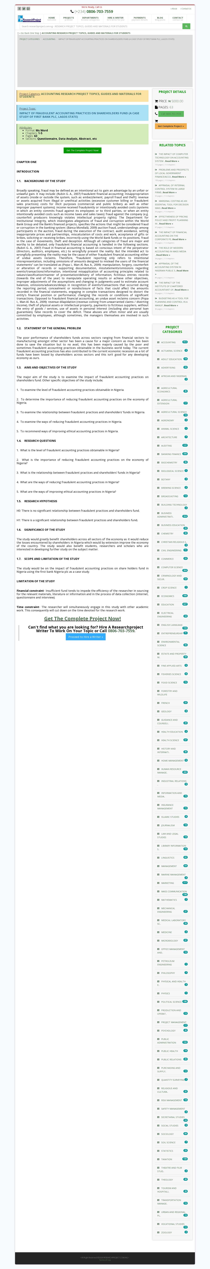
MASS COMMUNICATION (174, 891)
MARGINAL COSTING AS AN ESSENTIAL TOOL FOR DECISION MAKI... (171, 204)
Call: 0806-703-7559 (171, 113)
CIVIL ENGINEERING (171, 550)
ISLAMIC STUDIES (170, 816)
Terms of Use (105, 1260)
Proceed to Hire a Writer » (85, 637)
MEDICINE (166, 932)
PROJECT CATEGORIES (30, 39)
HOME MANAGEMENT (172, 760)
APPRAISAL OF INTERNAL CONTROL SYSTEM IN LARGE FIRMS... (170, 189)
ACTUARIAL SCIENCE (171, 350)
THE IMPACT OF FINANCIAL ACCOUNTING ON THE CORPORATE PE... (171, 236)
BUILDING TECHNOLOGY (174, 504)
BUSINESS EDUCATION (173, 525)
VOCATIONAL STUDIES (172, 1224)
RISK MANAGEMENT (171, 1100)
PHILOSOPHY (168, 973)
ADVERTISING (168, 367)
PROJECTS (68, 18)
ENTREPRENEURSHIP (172, 633)
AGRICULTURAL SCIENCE (174, 411)
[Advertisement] (112, 63)
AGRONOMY (167, 420)
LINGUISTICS (167, 857)
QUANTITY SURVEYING (172, 1079)
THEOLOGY (167, 1179)
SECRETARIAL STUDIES (173, 1117)
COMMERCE (167, 558)
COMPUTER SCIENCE (172, 567)
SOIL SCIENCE (168, 1142)
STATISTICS (167, 1150)
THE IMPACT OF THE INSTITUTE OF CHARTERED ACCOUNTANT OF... (172, 286)
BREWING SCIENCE (171, 487)
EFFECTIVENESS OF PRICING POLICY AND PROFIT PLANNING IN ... (171, 220)
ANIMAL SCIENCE (170, 428)
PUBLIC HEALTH (169, 1051)
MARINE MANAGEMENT (173, 874)
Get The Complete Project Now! (83, 150)
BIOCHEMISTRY (169, 462)
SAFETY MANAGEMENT (173, 1108)
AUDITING (166, 445)
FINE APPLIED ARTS (171, 665)
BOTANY (165, 479)
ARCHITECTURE (169, 437)
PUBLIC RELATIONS (171, 1059)
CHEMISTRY (167, 533)
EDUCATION (167, 604)
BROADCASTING (169, 496)
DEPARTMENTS (90, 18)
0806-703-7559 (121, 630)
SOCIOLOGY (167, 1134)
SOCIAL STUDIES (169, 1125)
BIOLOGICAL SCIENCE (172, 471)
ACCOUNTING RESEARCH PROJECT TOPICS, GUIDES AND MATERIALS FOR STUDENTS (86, 33)
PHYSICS (165, 993)
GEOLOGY (166, 711)
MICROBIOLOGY (169, 940)
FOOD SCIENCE (169, 682)
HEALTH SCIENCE (170, 740)
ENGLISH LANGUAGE (171, 624)
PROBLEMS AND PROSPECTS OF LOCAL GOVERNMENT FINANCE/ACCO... (172, 173)
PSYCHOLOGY (168, 1030)
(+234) (94, 11)
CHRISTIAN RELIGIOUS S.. (174, 542)
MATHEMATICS (169, 899)
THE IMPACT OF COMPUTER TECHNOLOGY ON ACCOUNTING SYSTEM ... (171, 158)
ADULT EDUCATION (171, 359)
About (174, 8)
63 (171, 107)
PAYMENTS (140, 18)
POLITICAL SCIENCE (171, 1001)
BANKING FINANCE (171, 454)
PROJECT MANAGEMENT (173, 1022)
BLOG (160, 18)
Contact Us (186, 8)
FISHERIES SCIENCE (171, 674)
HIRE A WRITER (115, 18)
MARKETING (167, 883)
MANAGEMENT (169, 866)
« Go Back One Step (29, 33)
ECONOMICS (167, 596)
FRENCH (165, 703)
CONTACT (177, 18)
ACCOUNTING (49, 39)
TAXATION (166, 1159)
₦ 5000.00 (175, 101)
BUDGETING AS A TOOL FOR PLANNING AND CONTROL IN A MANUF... (171, 302)
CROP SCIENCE (168, 587)
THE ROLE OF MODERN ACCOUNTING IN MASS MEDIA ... (170, 251)
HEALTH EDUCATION (172, 731)
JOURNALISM (168, 825)
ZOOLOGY (166, 1232)
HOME (51, 18)
